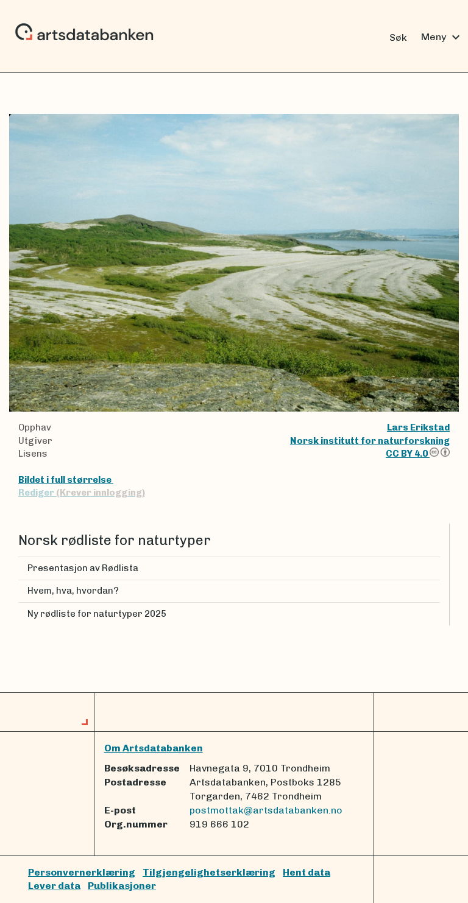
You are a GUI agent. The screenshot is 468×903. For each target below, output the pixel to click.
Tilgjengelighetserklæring (209, 872)
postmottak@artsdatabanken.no (266, 810)
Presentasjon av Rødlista (82, 568)
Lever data (54, 885)
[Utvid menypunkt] (435, 568)
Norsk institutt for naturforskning (370, 440)
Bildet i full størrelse (65, 479)
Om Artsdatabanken (153, 748)
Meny (442, 37)
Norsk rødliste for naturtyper (114, 540)
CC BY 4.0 (408, 453)
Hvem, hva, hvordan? (73, 590)
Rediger (81, 492)
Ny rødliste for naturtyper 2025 (96, 613)
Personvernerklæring (81, 872)
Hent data (306, 872)
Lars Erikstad (418, 427)
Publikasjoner (122, 885)
